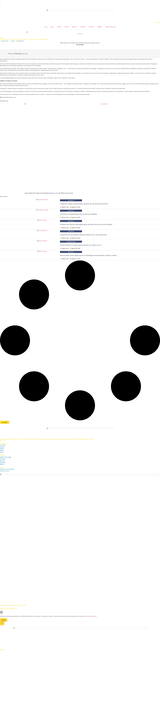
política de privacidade (90, 616)
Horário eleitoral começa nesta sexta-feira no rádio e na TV (80, 245)
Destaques (71, 200)
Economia (83, 27)
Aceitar (3, 620)
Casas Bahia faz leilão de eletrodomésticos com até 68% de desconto (49, 193)
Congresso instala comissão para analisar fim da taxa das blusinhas (84, 204)
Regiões (100, 27)
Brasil (52, 27)
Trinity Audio (17, 53)
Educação (91, 27)
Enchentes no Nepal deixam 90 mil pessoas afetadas (78, 214)
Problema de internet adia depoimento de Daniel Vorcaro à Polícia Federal (86, 224)
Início (45, 27)
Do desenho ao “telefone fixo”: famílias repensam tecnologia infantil (24, 39)
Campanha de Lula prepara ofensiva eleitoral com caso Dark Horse (83, 235)
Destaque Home (71, 241)
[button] (4, 422)
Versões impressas (110, 27)
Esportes (74, 27)
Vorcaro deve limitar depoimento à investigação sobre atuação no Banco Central (88, 255)
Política (59, 27)
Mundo (67, 27)
